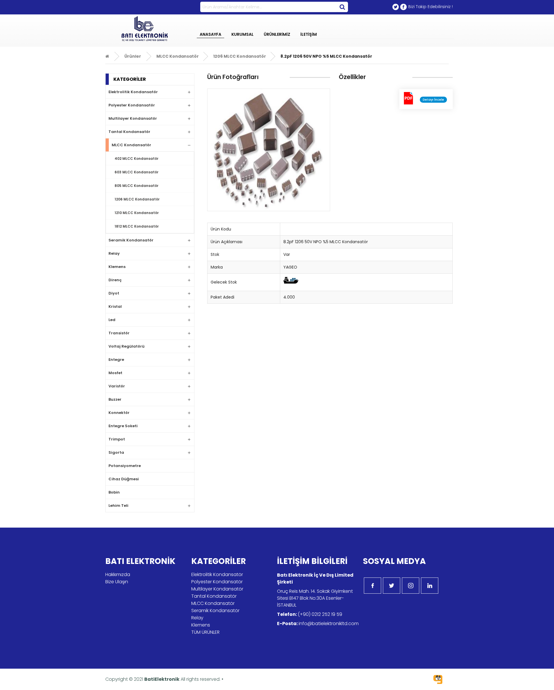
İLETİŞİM (308, 34)
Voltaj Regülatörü (126, 346)
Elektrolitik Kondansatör (133, 92)
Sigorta (116, 452)
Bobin (114, 492)
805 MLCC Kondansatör (136, 185)
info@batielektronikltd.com (329, 623)
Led (111, 319)
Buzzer (114, 399)
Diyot (113, 293)
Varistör (116, 386)
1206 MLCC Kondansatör (239, 56)
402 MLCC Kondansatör (136, 158)
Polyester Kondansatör (131, 105)
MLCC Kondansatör (177, 56)
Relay (114, 253)
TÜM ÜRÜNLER (205, 632)
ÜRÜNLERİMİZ (277, 34)
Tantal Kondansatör (129, 131)
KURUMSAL (242, 34)
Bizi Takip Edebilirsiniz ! (430, 7)
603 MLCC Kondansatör (136, 172)
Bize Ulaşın (116, 581)
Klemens (117, 266)
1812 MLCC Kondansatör (137, 226)
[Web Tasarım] (438, 680)
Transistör (119, 333)
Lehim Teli (118, 505)
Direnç (115, 280)
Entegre (116, 359)
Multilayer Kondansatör (132, 118)
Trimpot (116, 439)
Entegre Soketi (123, 426)
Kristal (115, 306)
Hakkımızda (117, 574)
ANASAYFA (210, 34)
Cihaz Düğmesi (123, 479)
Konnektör (119, 412)
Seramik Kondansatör (131, 240)
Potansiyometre (124, 465)
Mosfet (115, 373)
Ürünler (132, 56)
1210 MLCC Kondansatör (137, 212)
